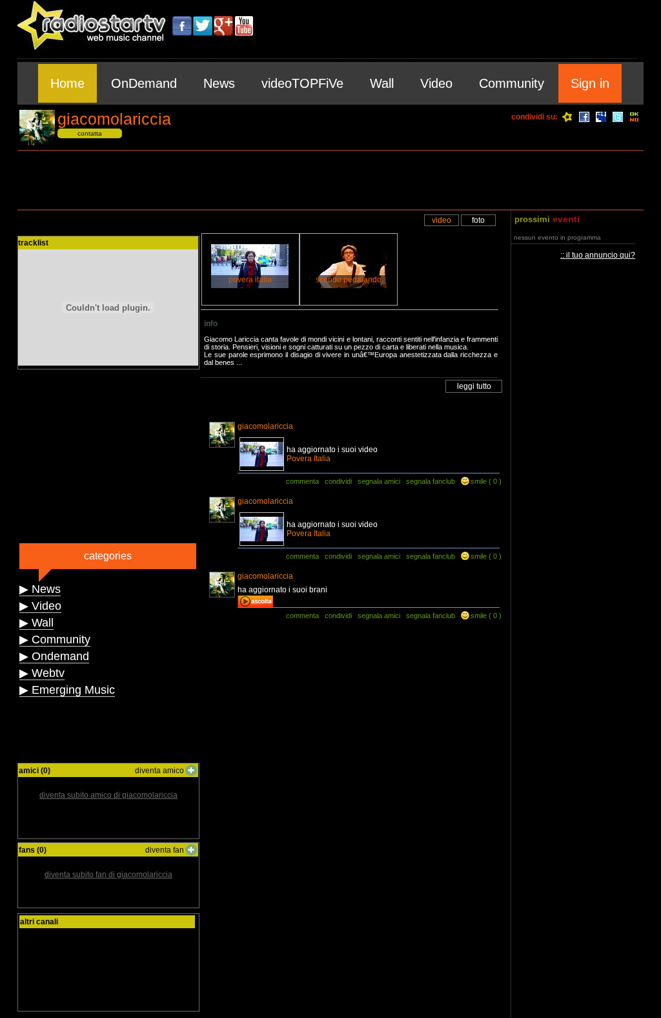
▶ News (40, 589)
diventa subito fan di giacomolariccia (108, 874)
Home (67, 83)
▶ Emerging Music (67, 689)
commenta (302, 481)
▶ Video (40, 605)
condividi (338, 481)
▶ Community (54, 639)
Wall (382, 83)
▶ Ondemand (54, 656)
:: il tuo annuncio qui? (597, 255)
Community (511, 83)
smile (479, 481)
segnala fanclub (430, 481)
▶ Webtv (42, 673)
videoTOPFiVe (302, 83)
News (219, 83)
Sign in (590, 83)
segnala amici (379, 481)
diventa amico (159, 770)
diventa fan (164, 850)
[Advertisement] (330, 180)
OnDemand (144, 83)
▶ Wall (36, 622)
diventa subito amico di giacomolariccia (108, 795)
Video (436, 83)
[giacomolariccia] (37, 143)
